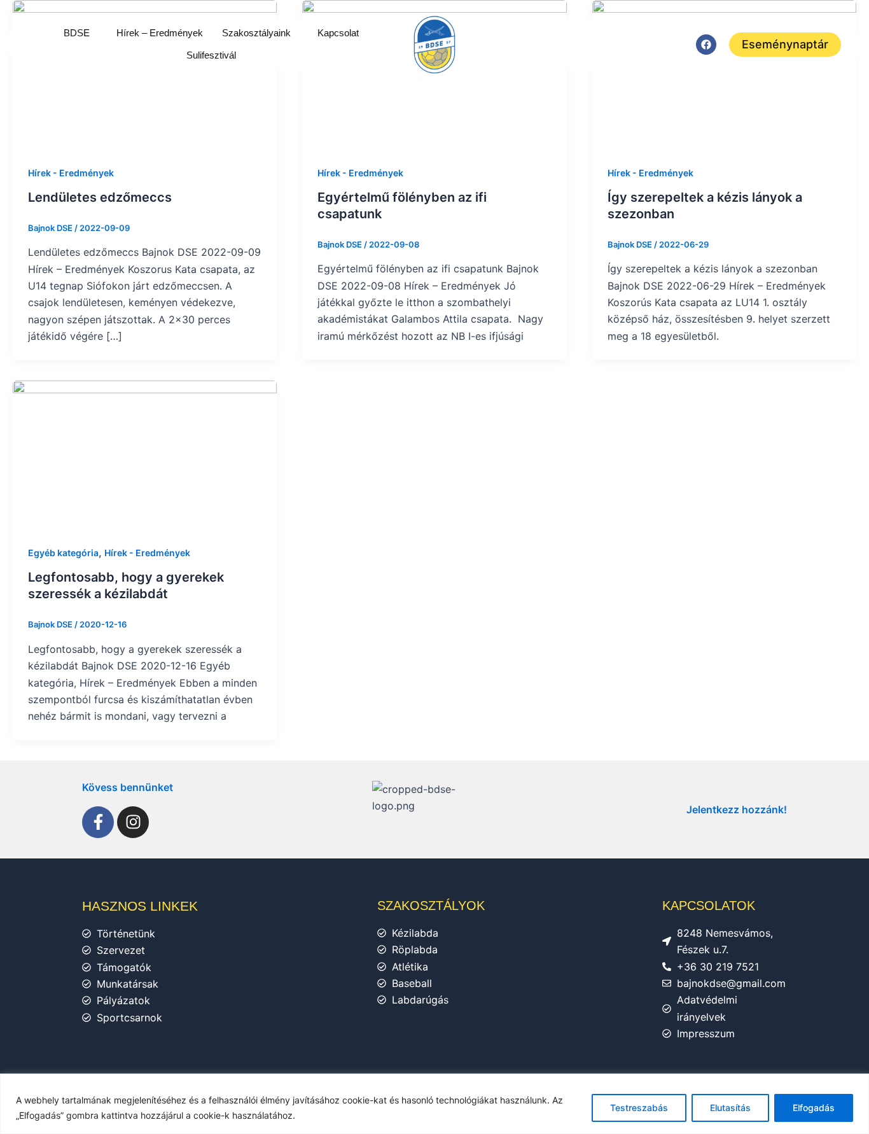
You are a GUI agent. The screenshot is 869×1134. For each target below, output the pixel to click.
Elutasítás (730, 1107)
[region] (434, 1104)
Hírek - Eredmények (71, 172)
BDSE (77, 32)
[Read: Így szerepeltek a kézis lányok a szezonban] (724, 73)
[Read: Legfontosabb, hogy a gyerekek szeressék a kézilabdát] (145, 453)
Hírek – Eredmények (159, 32)
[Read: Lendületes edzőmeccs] (145, 73)
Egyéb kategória (63, 552)
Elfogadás (814, 1107)
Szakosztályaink (256, 32)
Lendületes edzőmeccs (100, 197)
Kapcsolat (338, 32)
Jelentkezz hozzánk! (736, 809)
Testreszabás (639, 1107)
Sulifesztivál (211, 55)
